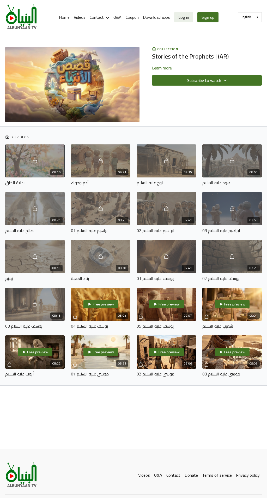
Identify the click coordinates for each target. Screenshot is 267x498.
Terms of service (217, 475)
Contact (97, 17)
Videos (80, 17)
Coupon (132, 17)
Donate (191, 475)
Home (64, 17)
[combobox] (250, 17)
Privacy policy (248, 475)
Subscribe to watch (204, 80)
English (246, 17)
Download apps (156, 17)
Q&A (117, 17)
